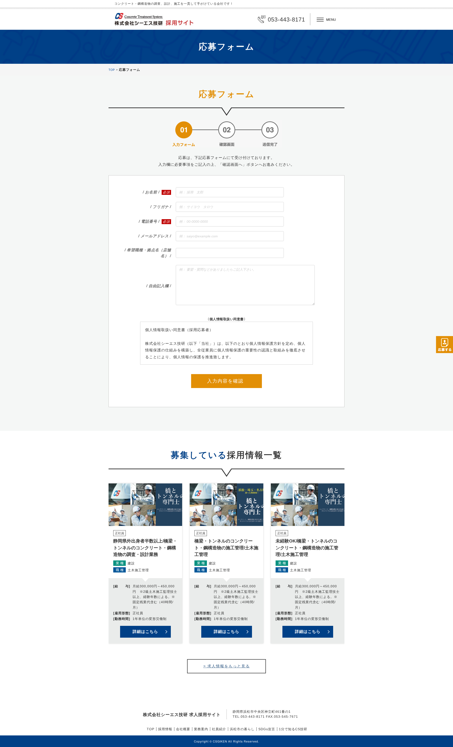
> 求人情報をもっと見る (226, 666)
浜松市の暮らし (242, 729)
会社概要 (183, 729)
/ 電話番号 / (149, 221)
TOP (112, 70)
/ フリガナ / (160, 207)
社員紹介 (219, 729)
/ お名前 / (151, 192)
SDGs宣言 (266, 729)
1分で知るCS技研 (293, 729)
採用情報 (165, 729)
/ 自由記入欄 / (158, 286)
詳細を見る (145, 563)
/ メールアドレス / (154, 236)
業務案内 (201, 729)
